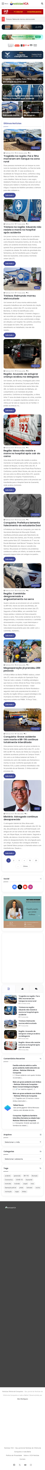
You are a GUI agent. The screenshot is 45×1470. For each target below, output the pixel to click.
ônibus (24, 1191)
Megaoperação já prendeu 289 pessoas (22, 669)
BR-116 (26, 1176)
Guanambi (29, 1180)
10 (30, 860)
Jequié (25, 1184)
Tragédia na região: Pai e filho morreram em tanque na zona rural (22, 80)
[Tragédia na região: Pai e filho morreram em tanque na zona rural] (22, 73)
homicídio (8, 1184)
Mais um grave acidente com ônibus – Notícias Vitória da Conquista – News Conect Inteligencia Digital (27, 1084)
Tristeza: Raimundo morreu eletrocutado (11, 115)
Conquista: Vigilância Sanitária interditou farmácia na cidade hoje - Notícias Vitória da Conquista (27, 1118)
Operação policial (10, 1187)
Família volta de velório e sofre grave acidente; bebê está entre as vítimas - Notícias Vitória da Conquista (26, 1069)
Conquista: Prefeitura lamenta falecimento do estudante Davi (22, 524)
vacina (38, 1187)
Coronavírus (9, 1180)
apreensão (17, 1176)
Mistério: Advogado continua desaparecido (21, 818)
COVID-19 (19, 1180)
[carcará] (22, 55)
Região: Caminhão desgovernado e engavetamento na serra (19, 596)
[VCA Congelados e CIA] (22, 12)
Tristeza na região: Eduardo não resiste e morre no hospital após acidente (22, 97)
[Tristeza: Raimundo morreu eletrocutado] (12, 109)
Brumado (35, 1176)
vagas (17, 1191)
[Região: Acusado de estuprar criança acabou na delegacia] (32, 109)
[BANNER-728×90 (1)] (22, 45)
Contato (22, 1459)
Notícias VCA (9, 153)
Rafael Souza (18, 1105)
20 (36, 860)
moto (32, 1184)
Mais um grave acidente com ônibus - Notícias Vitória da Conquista (27, 1094)
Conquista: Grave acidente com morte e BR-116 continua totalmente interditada (21, 739)
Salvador (29, 1187)
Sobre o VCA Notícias (31, 1455)
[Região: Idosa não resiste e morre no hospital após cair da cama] (10, 1045)
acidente (7, 1176)
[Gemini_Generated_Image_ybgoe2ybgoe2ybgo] (22, 37)
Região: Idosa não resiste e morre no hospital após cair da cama (22, 453)
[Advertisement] (22, 958)
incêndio (17, 1184)
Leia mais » (9, 195)
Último (25, 866)
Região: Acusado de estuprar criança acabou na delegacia (33, 116)
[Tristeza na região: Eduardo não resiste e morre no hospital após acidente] (22, 93)
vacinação (8, 1191)
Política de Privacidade (14, 1455)
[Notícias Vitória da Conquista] (19, 3)
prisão (21, 1187)
